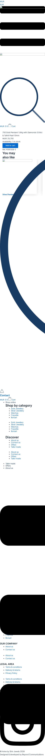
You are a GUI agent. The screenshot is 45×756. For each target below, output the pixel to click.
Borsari (14, 417)
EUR (2, 4)
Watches (14, 413)
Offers (13, 445)
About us (15, 440)
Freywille (14, 415)
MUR (2, 1)
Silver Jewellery (17, 411)
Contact (5, 395)
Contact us (15, 442)
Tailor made (16, 447)
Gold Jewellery (17, 408)
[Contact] (2, 392)
